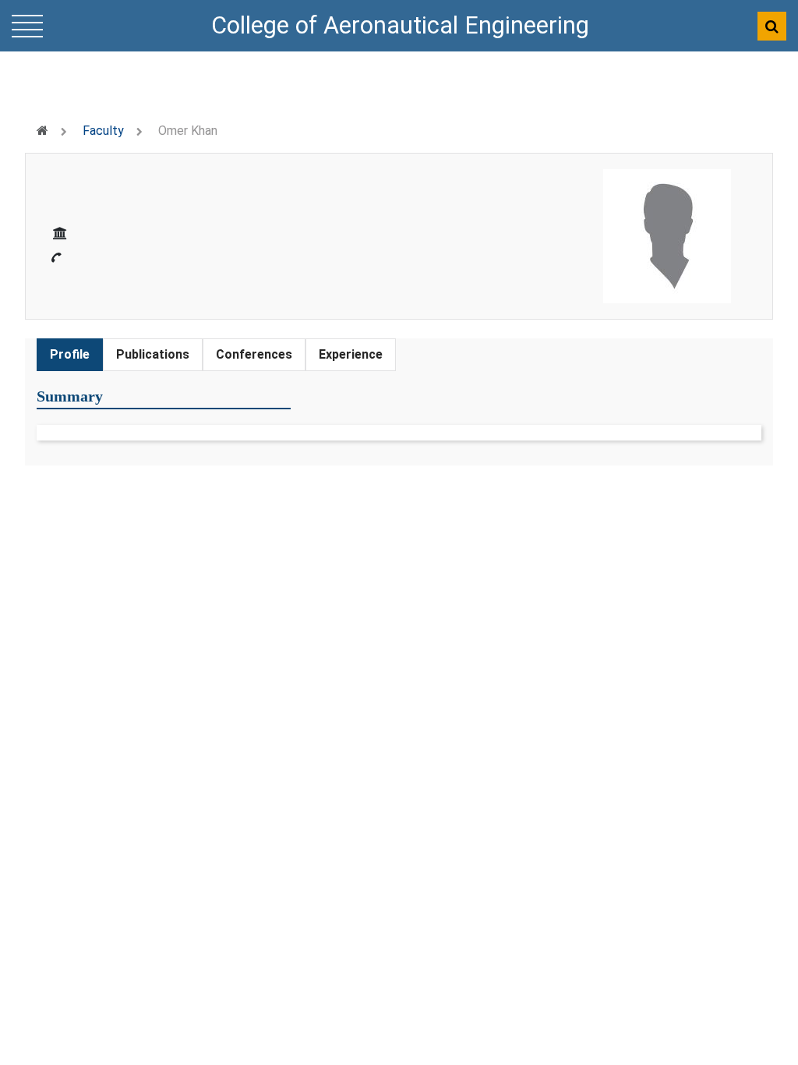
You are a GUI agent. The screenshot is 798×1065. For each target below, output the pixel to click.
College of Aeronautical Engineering (400, 25)
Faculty (103, 130)
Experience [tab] (351, 354)
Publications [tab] (152, 354)
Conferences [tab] (254, 354)
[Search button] (771, 26)
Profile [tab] (70, 354)
